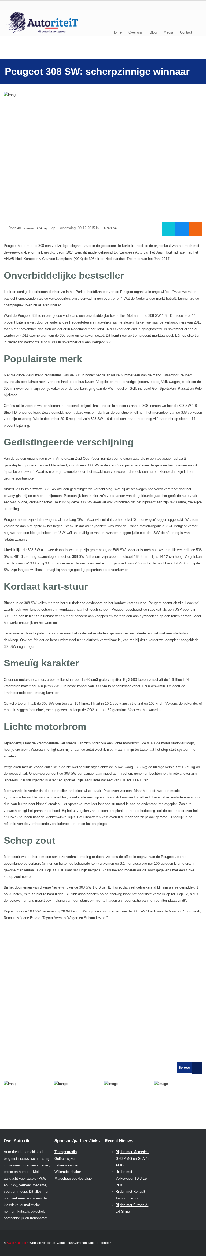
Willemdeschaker (67, 1172)
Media (168, 32)
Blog (153, 32)
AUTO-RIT (111, 228)
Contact (186, 32)
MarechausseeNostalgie (73, 1178)
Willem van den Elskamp (32, 228)
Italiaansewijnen (66, 1165)
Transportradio (65, 1152)
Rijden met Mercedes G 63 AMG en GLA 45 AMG (132, 1158)
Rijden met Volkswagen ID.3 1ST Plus (132, 1178)
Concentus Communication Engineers (84, 1243)
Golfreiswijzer (64, 1159)
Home (117, 32)
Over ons (135, 32)
